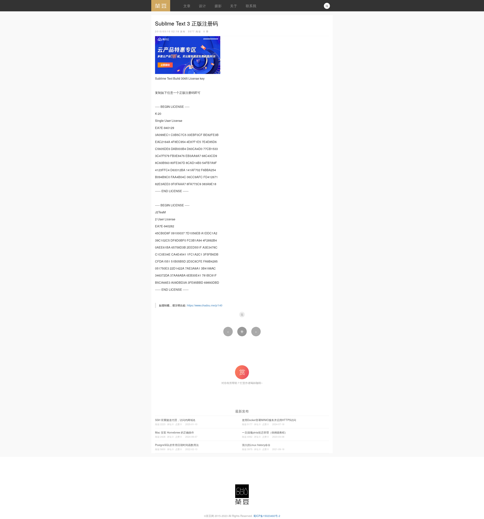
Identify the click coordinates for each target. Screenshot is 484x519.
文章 (186, 5)
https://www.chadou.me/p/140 (204, 305)
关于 (233, 5)
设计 (202, 5)
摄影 (218, 5)
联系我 (251, 5)
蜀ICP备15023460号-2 (266, 516)
